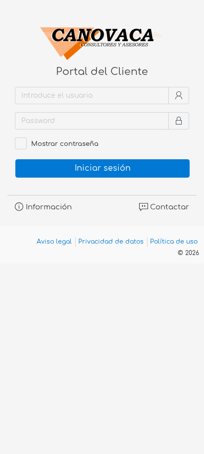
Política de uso (174, 241)
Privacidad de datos (111, 241)
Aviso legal (54, 241)
